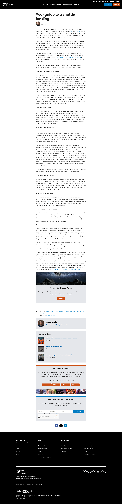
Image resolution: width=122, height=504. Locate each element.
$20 (65, 385)
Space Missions (20, 446)
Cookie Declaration (20, 498)
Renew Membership (89, 443)
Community (97, 1)
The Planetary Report (44, 457)
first (72, 31)
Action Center (65, 443)
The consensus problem (54, 346)
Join (107, 4)
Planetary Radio (43, 446)
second (78, 31)
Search (118, 1)
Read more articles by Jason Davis (57, 325)
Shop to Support (88, 448)
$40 (75, 385)
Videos (40, 451)
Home (48, 315)
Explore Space (55, 5)
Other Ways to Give (89, 454)
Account (105, 1)
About (76, 5)
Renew (112, 1)
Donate (116, 4)
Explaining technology (52, 311)
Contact (63, 451)
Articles (53, 315)
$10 (56, 385)
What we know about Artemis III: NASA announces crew (64, 338)
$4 (46, 385)
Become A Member (66, 448)
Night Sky (18, 448)
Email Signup (64, 446)
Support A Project (89, 446)
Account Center (20, 484)
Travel (85, 451)
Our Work (44, 5)
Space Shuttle (73, 311)
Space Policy (19, 451)
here (48, 201)
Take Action (67, 5)
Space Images (42, 448)
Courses (40, 454)
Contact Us (29, 484)
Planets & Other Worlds (22, 443)
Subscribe (78, 411)
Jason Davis (51, 322)
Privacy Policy (56, 413)
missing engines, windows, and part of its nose (65, 269)
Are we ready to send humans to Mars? (59, 355)
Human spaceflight (63, 311)
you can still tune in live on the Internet (69, 57)
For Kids (18, 454)
